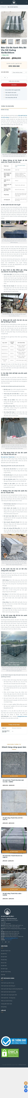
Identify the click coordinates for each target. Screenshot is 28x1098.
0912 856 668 (14, 66)
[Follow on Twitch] (8, 942)
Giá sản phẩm (5, 72)
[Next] (24, 24)
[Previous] (3, 24)
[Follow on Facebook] (2, 942)
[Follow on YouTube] (5, 942)
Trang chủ (4, 7)
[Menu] (2, 2)
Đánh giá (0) (5, 109)
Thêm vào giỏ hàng (14, 81)
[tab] (14, 106)
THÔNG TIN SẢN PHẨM (7, 106)
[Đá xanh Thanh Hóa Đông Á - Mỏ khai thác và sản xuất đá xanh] (14, 2)
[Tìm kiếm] (26, 2)
